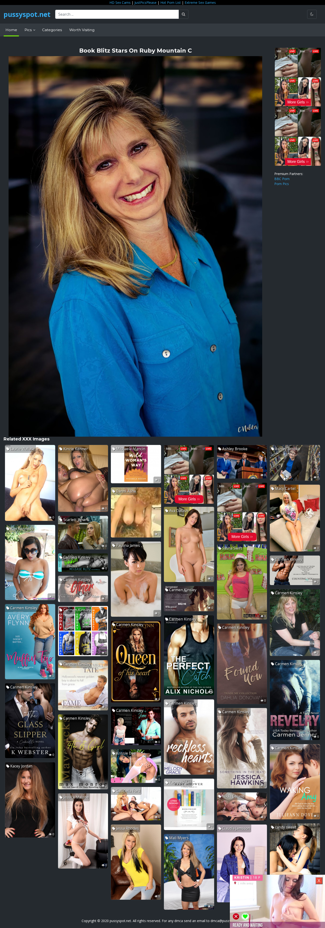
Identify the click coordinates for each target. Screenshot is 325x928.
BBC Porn (282, 178)
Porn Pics (281, 183)
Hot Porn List (170, 2)
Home (11, 30)
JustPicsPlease (145, 2)
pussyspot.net (27, 14)
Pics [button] (29, 30)
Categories (52, 30)
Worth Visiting (81, 30)
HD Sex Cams (120, 2)
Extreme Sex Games (200, 2)
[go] (183, 14)
